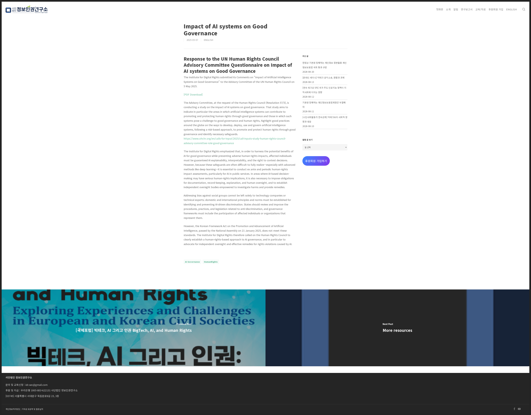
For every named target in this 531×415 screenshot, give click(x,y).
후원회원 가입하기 (316, 161)
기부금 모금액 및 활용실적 (32, 409)
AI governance (192, 261)
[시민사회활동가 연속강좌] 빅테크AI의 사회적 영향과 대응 (324, 119)
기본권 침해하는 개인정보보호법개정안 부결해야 (324, 105)
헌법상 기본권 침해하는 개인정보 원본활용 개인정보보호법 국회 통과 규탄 (324, 65)
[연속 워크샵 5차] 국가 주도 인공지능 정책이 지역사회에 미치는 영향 (324, 90)
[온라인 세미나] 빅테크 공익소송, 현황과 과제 (323, 77)
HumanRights (211, 261)
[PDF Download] (193, 94)
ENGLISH (208, 40)
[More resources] (397, 327)
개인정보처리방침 (13, 409)
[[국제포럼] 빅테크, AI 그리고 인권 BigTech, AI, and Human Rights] (134, 327)
